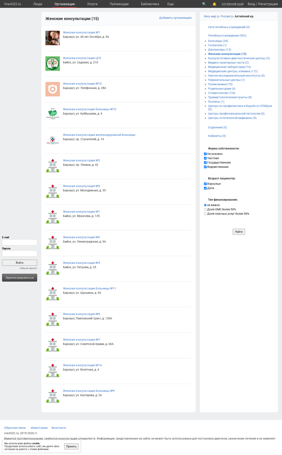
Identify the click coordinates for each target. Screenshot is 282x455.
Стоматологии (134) (221, 93)
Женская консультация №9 (81, 314)
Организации (65, 4)
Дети (210, 188)
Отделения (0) (217, 127)
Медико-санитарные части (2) (228, 62)
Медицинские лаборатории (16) (229, 67)
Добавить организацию (175, 17)
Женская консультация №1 (81, 32)
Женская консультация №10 (82, 83)
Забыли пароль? (28, 268)
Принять (71, 446)
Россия (225, 16)
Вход (251, 4)
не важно (213, 205)
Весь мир (210, 16)
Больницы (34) (218, 41)
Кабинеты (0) (217, 135)
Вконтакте (59, 427)
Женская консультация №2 (81, 160)
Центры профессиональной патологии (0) (236, 113)
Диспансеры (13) (219, 49)
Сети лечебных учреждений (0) (229, 27)
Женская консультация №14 (82, 365)
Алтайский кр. (244, 16)
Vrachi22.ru (12, 4)
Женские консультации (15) (227, 54)
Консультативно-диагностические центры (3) (239, 58)
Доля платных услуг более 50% (228, 213)
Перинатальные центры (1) (226, 80)
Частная (213, 158)
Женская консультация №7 (81, 339)
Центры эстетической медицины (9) (232, 118)
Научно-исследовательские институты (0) (236, 75)
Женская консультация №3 (81, 186)
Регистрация (268, 4)
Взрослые (214, 183)
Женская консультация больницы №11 (89, 288)
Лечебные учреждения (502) (227, 35)
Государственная (219, 162)
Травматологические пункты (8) (230, 97)
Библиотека (150, 4)
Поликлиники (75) (220, 84)
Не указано (215, 153)
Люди (37, 4)
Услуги (92, 4)
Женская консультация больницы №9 (89, 390)
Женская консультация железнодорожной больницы (99, 134)
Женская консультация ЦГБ (82, 58)
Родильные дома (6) (222, 88)
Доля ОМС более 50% (221, 209)
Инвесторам (39, 427)
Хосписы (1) (216, 101)
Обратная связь (15, 427)
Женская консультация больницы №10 (89, 109)
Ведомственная (218, 166)
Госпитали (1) (217, 45)
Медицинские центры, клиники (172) (233, 71)
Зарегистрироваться (20, 277)
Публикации (119, 4)
